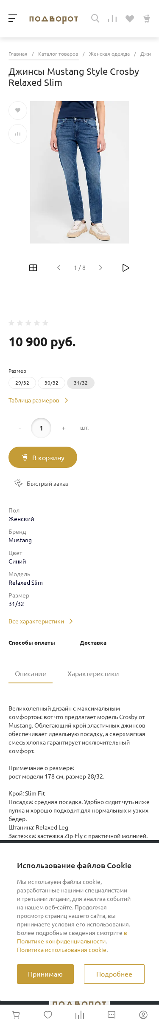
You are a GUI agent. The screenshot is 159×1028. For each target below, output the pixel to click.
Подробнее (114, 974)
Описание (30, 673)
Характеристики (93, 673)
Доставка (93, 643)
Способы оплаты (31, 643)
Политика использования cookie (61, 949)
